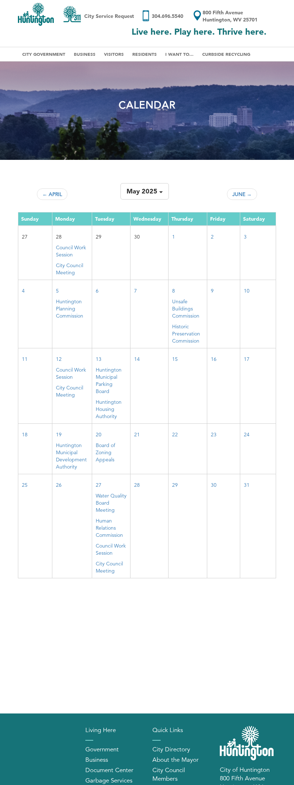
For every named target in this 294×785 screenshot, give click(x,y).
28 (137, 485)
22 (175, 434)
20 (98, 434)
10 (247, 291)
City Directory (171, 749)
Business (84, 54)
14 (137, 359)
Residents (144, 54)
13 (98, 359)
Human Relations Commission (109, 527)
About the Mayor (175, 760)
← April (52, 194)
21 (137, 434)
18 (25, 434)
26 (59, 485)
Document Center (109, 770)
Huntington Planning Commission (69, 308)
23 (214, 434)
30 (214, 485)
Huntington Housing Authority (109, 409)
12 (59, 359)
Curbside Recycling (226, 54)
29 (175, 485)
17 (247, 359)
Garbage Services (108, 780)
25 (25, 485)
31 (247, 485)
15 (175, 359)
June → (242, 194)
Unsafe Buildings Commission (185, 308)
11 (25, 359)
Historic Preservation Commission (186, 333)
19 (59, 434)
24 (247, 434)
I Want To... (179, 54)
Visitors (114, 54)
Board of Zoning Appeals (105, 452)
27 (98, 485)
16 (214, 359)
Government (102, 749)
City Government (43, 54)
